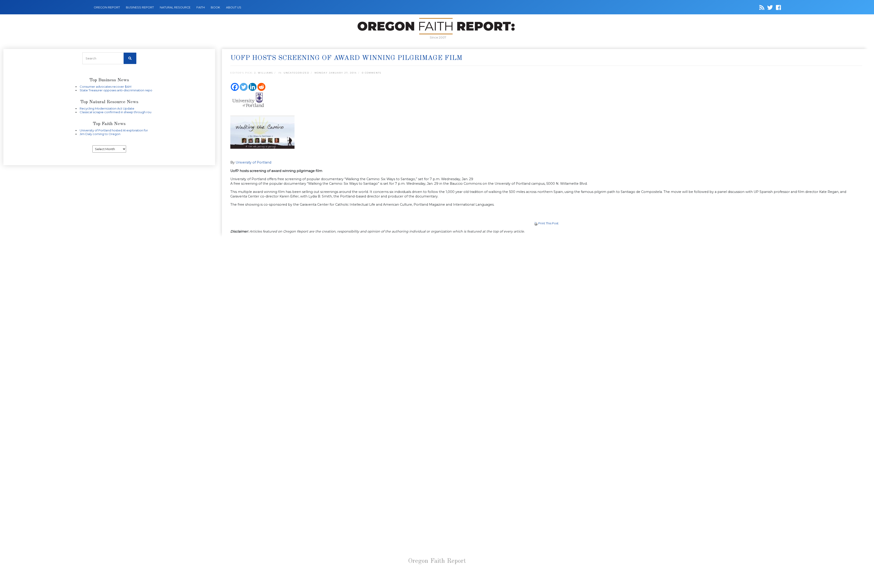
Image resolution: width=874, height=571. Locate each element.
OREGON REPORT (107, 7)
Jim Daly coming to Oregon (100, 134)
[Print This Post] (536, 223)
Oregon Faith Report (437, 561)
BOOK (215, 7)
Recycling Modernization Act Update (107, 108)
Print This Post (548, 223)
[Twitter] (244, 87)
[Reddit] (261, 87)
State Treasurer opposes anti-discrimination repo (116, 90)
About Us (233, 7)
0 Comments (371, 73)
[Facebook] (235, 87)
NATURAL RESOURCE (175, 7)
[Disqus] (546, 296)
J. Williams (263, 73)
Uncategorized (296, 73)
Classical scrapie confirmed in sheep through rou (115, 112)
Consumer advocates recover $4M (105, 86)
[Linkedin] (253, 87)
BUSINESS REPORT (140, 7)
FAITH (200, 7)
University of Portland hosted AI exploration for (114, 130)
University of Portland (253, 162)
